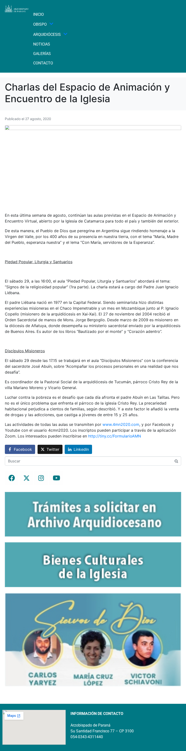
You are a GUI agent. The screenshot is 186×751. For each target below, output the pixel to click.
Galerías (42, 53)
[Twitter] (26, 478)
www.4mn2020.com (120, 424)
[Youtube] (56, 478)
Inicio (38, 14)
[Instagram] (41, 478)
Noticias (41, 44)
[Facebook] (11, 478)
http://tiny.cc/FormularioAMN (114, 436)
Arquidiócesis (47, 34)
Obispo (40, 24)
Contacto (43, 63)
